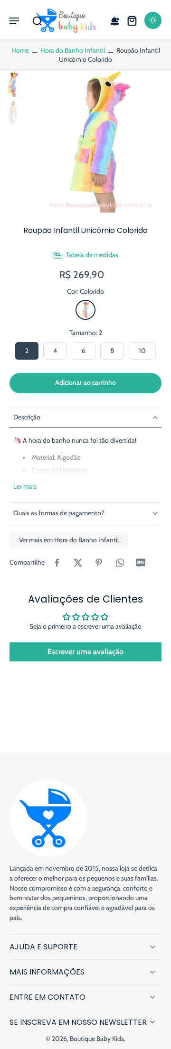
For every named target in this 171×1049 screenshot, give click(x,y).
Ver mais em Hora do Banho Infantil (69, 540)
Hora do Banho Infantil (72, 50)
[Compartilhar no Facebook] (57, 562)
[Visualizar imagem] (13, 84)
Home (20, 50)
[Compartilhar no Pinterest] (98, 562)
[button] (14, 20)
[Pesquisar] (37, 20)
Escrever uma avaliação (86, 651)
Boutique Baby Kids (97, 1038)
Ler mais (25, 486)
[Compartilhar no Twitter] (77, 562)
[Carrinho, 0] (132, 20)
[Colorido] (85, 310)
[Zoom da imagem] (100, 142)
